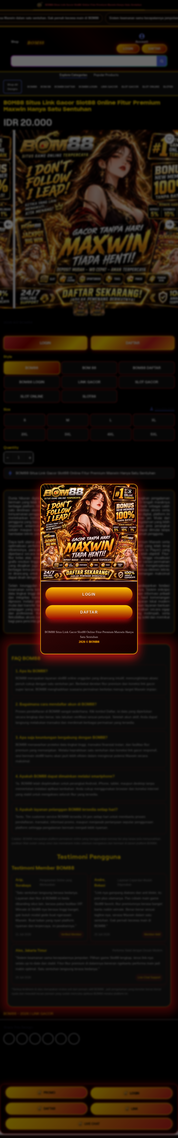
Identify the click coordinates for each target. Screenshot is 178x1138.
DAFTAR (89, 612)
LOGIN (89, 594)
